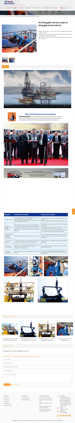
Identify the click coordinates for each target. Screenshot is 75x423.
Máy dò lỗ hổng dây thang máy (45, 398)
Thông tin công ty (25, 398)
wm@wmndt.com (64, 409)
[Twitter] (61, 416)
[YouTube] (58, 416)
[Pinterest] (69, 416)
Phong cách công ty (26, 399)
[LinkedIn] (67, 416)
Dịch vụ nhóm (6, 399)
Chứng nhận (6, 401)
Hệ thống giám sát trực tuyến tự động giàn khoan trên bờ (27, 16)
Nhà (3, 16)
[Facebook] (64, 416)
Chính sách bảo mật (16, 384)
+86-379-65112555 (63, 412)
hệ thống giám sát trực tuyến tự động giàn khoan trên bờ (16, 351)
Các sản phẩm (8, 16)
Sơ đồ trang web (7, 403)
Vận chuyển (6, 398)
